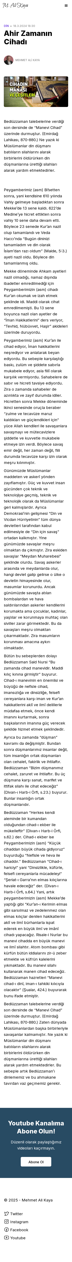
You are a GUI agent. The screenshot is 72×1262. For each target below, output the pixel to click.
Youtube (18, 1238)
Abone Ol (36, 1162)
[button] (66, 5)
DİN (6, 26)
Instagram (19, 1222)
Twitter (16, 1214)
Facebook (19, 1230)
